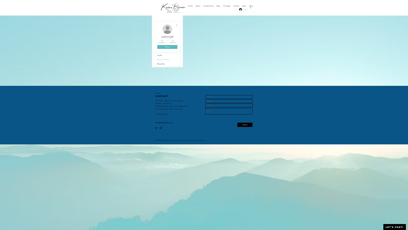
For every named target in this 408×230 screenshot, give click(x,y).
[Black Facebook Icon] (156, 128)
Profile (159, 55)
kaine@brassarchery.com (164, 122)
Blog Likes (161, 64)
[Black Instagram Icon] (160, 128)
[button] (250, 7)
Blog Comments (163, 60)
